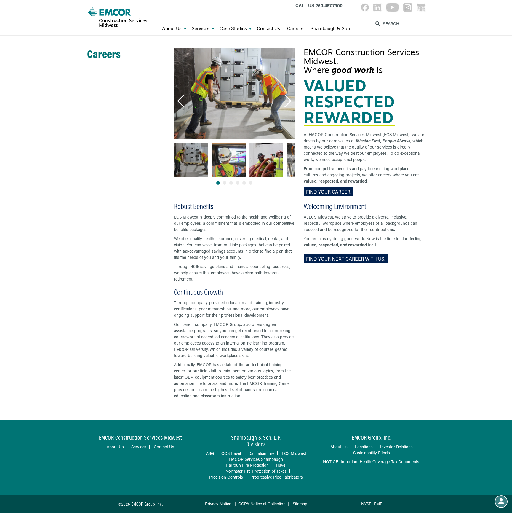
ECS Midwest (294, 453)
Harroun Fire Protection (247, 465)
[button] (181, 101)
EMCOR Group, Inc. (371, 437)
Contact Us (268, 28)
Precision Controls (226, 477)
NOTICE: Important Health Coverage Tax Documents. (371, 461)
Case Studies (233, 28)
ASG (210, 453)
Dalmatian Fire (261, 453)
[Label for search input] (399, 23)
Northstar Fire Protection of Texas (256, 471)
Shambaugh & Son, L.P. (256, 437)
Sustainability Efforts (371, 452)
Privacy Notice (218, 503)
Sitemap (300, 503)
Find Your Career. (328, 192)
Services (200, 28)
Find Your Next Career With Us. (345, 259)
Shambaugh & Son (330, 28)
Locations (364, 447)
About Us (172, 28)
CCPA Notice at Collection (262, 503)
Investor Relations (396, 447)
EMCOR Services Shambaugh (256, 459)
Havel (281, 465)
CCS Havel (231, 453)
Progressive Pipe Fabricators (276, 477)
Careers (295, 28)
